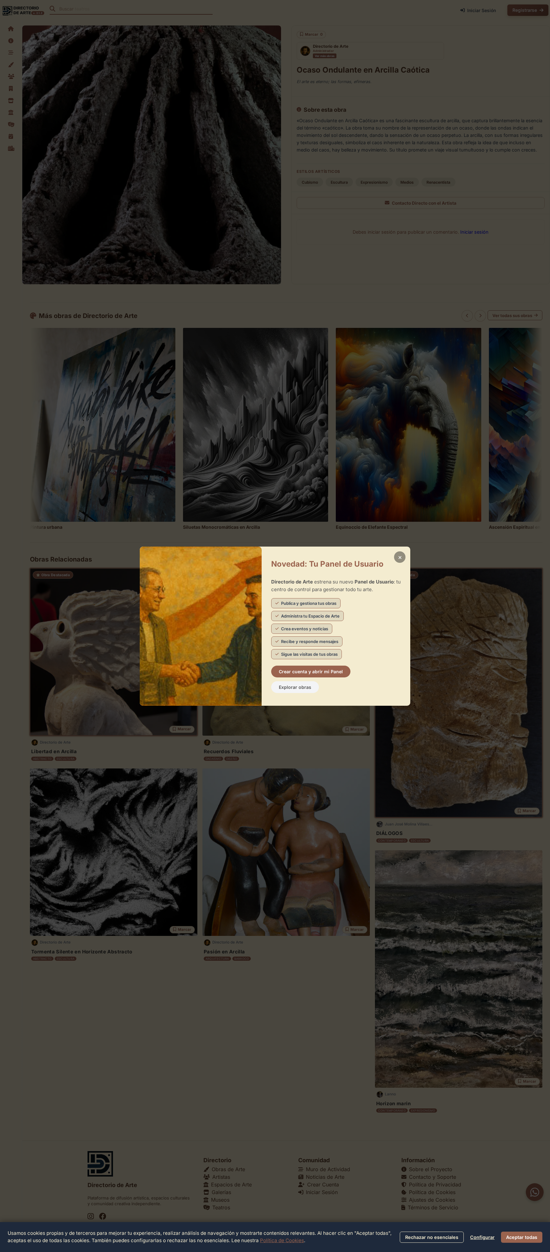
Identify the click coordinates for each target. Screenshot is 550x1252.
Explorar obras (295, 687)
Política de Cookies (282, 1240)
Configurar (482, 1237)
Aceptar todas (521, 1237)
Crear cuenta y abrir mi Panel (311, 671)
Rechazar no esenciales (431, 1237)
